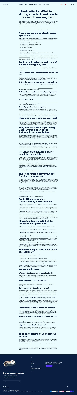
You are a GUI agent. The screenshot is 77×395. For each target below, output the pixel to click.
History (39, 4)
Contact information (36, 391)
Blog (44, 4)
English (65, 386)
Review (26, 4)
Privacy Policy (5, 391)
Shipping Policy (24, 391)
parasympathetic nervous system (38, 137)
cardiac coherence (22, 158)
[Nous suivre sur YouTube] (8, 387)
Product (32, 361)
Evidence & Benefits (33, 4)
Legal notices (29, 391)
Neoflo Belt (21, 4)
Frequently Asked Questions (36, 368)
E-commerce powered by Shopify (13, 390)
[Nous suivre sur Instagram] (5, 387)
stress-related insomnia (41, 244)
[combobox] (66, 4)
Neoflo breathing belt (24, 179)
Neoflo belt (33, 265)
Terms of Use (42, 391)
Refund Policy (18, 391)
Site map (32, 371)
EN (66, 4)
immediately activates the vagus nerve (45, 88)
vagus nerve (39, 103)
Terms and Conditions (11, 391)
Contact (47, 4)
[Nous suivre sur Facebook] (3, 387)
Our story (32, 363)
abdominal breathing (33, 310)
